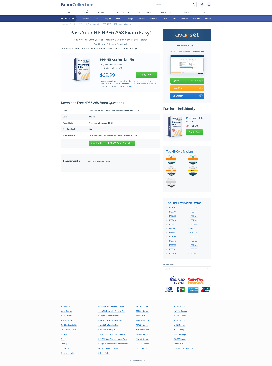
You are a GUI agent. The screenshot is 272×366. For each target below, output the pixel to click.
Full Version (177, 95)
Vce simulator (145, 12)
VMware (184, 18)
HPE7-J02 (172, 228)
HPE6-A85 (172, 216)
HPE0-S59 (193, 212)
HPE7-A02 (194, 220)
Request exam (167, 12)
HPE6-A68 (78, 24)
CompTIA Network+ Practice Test (111, 311)
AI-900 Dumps (141, 316)
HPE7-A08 (194, 208)
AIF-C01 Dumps (142, 325)
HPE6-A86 (172, 212)
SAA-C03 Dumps (180, 311)
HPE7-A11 (194, 216)
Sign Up (175, 80)
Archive (64, 334)
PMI (165, 18)
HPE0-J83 (193, 249)
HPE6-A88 (194, 224)
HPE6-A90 (172, 220)
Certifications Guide (69, 325)
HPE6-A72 (194, 253)
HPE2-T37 (172, 245)
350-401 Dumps (180, 334)
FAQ (204, 12)
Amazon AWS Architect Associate (111, 334)
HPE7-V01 (172, 249)
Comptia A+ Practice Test (108, 316)
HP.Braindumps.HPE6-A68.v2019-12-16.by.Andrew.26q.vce (113, 135)
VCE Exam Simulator (182, 51)
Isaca (174, 18)
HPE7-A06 (172, 237)
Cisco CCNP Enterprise (107, 330)
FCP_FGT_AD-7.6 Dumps (183, 348)
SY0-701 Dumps (142, 306)
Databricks (154, 18)
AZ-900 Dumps (142, 334)
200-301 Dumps (142, 311)
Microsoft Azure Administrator (110, 320)
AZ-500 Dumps (179, 344)
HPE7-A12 (194, 245)
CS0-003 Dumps (180, 339)
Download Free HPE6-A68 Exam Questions (111, 143)
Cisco (96, 18)
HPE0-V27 (194, 228)
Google (130, 18)
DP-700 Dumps (180, 316)
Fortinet (142, 18)
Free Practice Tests (68, 330)
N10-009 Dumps (142, 330)
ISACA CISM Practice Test (108, 348)
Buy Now (146, 74)
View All (208, 18)
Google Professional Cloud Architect (113, 344)
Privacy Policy (104, 353)
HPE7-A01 (172, 208)
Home (68, 12)
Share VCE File (66, 320)
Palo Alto (196, 18)
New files (102, 12)
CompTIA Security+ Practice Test (111, 306)
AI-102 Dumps (179, 325)
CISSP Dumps (141, 348)
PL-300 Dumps (179, 330)
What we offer (66, 316)
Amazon (119, 18)
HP (70, 24)
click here (128, 86)
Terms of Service (67, 353)
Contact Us (65, 348)
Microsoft (85, 18)
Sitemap (64, 344)
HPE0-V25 (172, 224)
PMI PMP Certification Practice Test (112, 339)
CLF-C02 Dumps (142, 344)
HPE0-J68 (193, 241)
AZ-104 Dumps (179, 306)
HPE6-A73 (172, 241)
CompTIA (107, 18)
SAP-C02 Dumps (142, 320)
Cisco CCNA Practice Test (108, 325)
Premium (84, 12)
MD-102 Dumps (142, 339)
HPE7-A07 (194, 232)
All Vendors (65, 306)
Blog (62, 339)
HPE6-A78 (172, 253)
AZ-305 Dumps (179, 320)
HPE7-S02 (172, 232)
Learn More (177, 88)
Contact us (188, 12)
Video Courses (122, 12)
